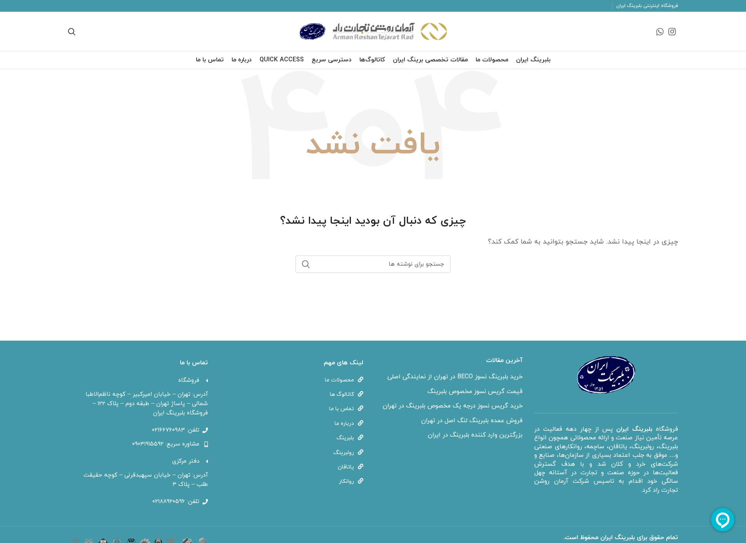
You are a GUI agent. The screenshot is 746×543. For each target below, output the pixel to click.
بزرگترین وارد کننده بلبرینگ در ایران (475, 435)
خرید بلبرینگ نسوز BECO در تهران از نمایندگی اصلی (455, 376)
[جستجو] (305, 264)
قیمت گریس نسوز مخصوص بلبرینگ (475, 391)
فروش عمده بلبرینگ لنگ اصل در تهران (472, 420)
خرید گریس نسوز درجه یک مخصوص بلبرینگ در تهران (453, 406)
